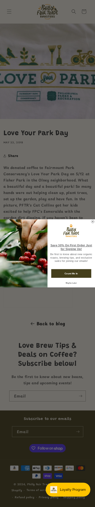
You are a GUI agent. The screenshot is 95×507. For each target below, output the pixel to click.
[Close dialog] (92, 221)
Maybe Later (71, 283)
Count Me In (71, 273)
